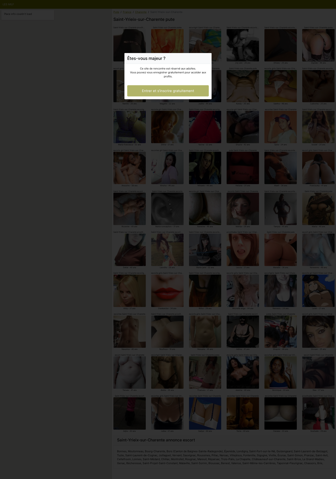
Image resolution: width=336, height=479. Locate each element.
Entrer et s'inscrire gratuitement (168, 91)
